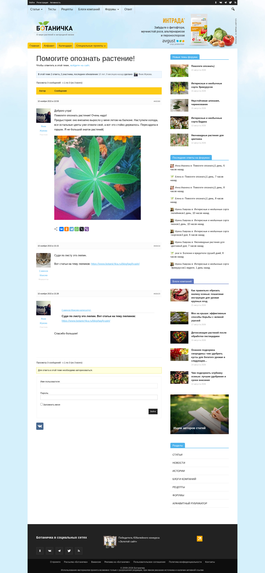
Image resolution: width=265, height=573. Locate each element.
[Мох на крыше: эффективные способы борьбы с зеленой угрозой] (179, 318)
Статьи (35, 9)
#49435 (157, 294)
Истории (179, 470)
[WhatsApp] (76, 229)
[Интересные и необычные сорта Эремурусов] (179, 88)
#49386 (157, 101)
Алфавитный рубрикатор (190, 503)
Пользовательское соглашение (149, 562)
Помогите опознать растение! (85, 58)
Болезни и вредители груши (198, 253)
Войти (32, 2)
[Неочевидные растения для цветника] (179, 140)
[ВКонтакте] (61, 229)
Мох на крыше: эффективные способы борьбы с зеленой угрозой (208, 317)
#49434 (157, 246)
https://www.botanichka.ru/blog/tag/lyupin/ (115, 263)
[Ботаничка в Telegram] (225, 2)
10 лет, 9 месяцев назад (111, 74)
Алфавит (49, 45)
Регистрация (42, 2)
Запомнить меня (51, 404)
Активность (55, 2)
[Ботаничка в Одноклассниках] (216, 2)
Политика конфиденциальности (185, 562)
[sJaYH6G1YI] (97, 218)
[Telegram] (71, 229)
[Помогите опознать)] (179, 70)
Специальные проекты (89, 45)
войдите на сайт (79, 65)
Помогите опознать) (202, 66)
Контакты (210, 562)
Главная (34, 45)
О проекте (55, 562)
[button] (233, 9)
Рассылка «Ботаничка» (76, 562)
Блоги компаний (89, 9)
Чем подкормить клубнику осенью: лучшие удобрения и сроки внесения (208, 376)
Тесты (52, 9)
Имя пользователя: (50, 381)
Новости (179, 462)
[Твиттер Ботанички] (230, 2)
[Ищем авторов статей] (199, 414)
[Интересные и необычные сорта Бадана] (179, 122)
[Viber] (87, 229)
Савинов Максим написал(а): (76, 310)
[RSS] (235, 2)
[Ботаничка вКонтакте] (220, 2)
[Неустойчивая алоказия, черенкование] (179, 105)
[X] (82, 229)
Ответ (128, 9)
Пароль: (44, 393)
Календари (65, 45)
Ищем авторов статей (189, 428)
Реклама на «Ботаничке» (117, 562)
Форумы (110, 9)
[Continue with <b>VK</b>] (39, 426)
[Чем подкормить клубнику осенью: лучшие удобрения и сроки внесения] (179, 377)
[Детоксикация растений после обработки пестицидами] (179, 337)
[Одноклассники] (66, 229)
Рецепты (67, 9)
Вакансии (96, 562)
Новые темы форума (185, 57)
